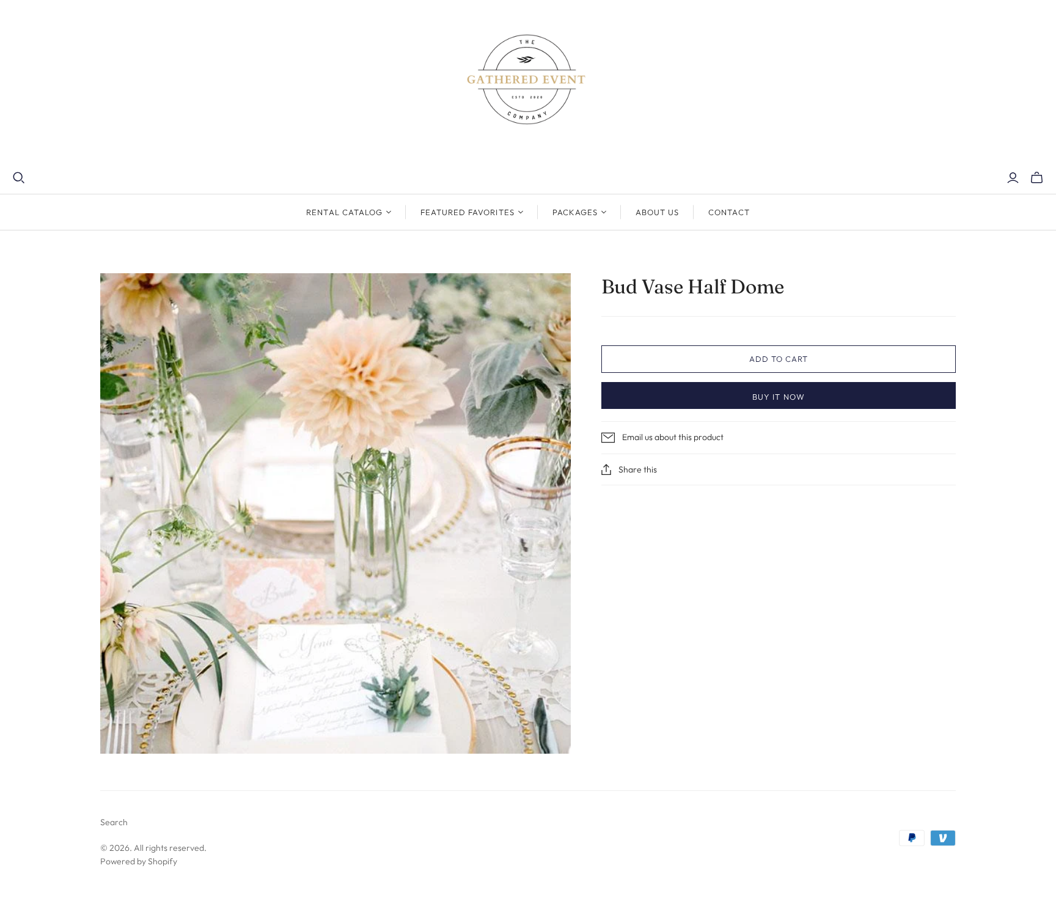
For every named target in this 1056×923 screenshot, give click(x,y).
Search (114, 822)
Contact (728, 212)
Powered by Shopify (138, 861)
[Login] (1013, 178)
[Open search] (19, 178)
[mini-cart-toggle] (1037, 178)
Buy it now (778, 397)
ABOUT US (657, 212)
